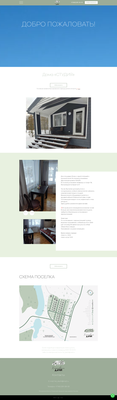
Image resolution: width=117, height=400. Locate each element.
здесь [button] (78, 88)
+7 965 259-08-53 (62, 386)
